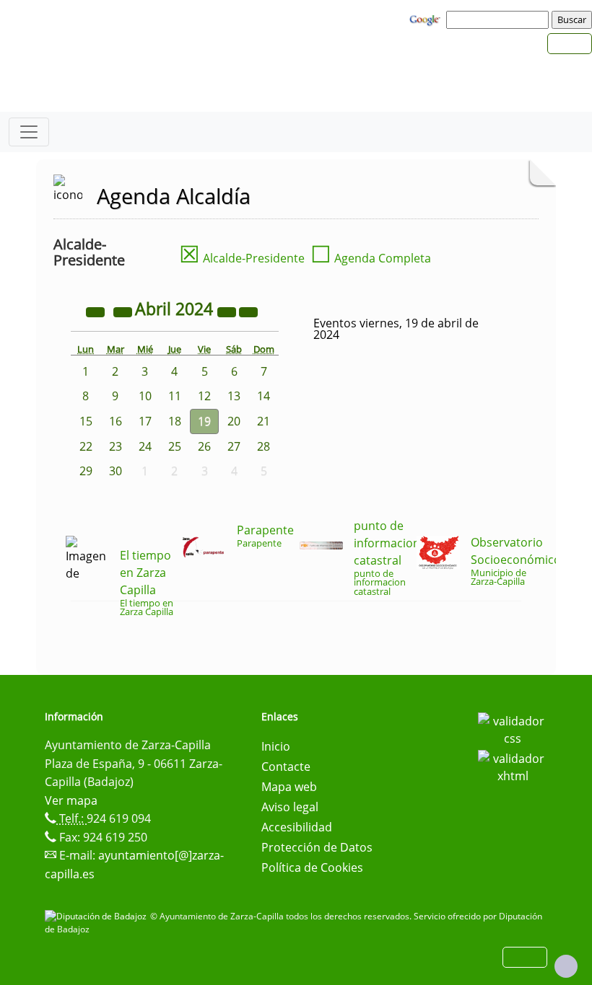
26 (204, 446)
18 (174, 421)
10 (145, 396)
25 (174, 446)
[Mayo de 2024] (248, 311)
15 (85, 421)
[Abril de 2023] (97, 311)
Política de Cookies (312, 867)
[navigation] (499, 19)
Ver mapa (71, 800)
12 (204, 396)
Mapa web (289, 787)
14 (263, 396)
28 (263, 446)
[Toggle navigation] (29, 132)
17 (145, 421)
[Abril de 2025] (228, 311)
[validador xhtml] (512, 766)
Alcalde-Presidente (242, 258)
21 (263, 421)
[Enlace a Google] (426, 19)
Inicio (275, 746)
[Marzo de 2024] (124, 311)
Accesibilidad (296, 827)
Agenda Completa (370, 258)
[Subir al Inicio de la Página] (566, 966)
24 (145, 446)
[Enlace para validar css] (512, 728)
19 (204, 421)
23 (115, 446)
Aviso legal (289, 807)
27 (233, 446)
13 (233, 396)
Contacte (285, 766)
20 (233, 421)
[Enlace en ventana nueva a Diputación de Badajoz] (97, 916)
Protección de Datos (317, 847)
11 (174, 396)
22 (85, 446)
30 (115, 471)
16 (115, 421)
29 (85, 471)
